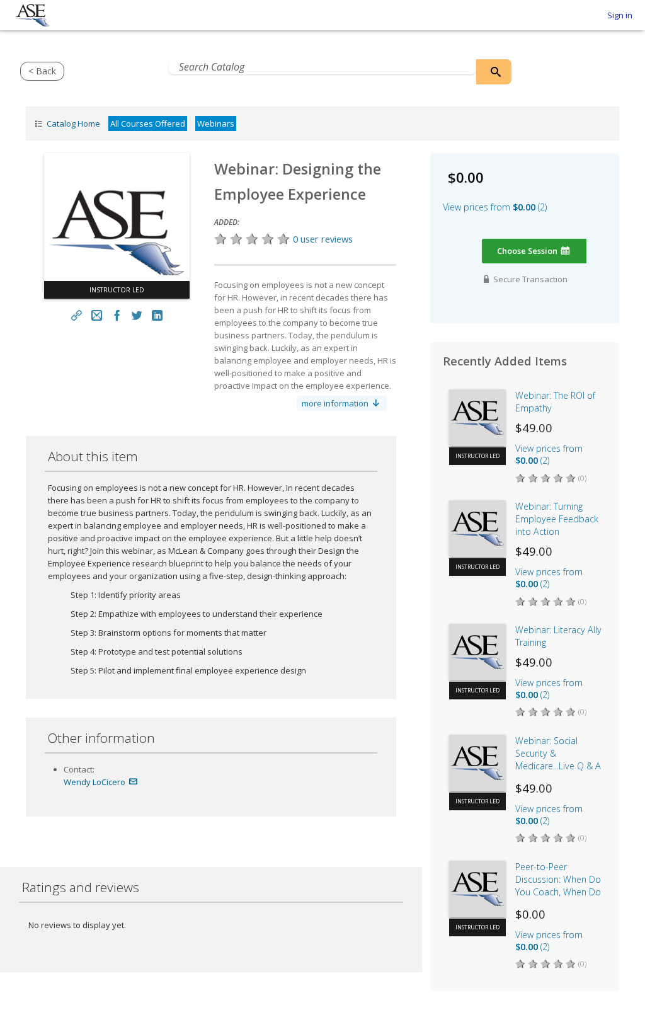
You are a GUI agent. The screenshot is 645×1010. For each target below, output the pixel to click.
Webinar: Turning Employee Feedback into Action (556, 518)
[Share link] (77, 315)
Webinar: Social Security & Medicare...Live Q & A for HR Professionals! (558, 755)
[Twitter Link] (137, 315)
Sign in (619, 15)
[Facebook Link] (117, 315)
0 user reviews (323, 238)
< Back (42, 71)
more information (336, 403)
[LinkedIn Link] (157, 315)
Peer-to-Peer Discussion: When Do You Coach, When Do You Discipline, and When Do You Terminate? (558, 881)
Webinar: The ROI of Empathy (555, 401)
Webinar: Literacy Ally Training (558, 636)
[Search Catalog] (493, 71)
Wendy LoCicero (95, 782)
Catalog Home (72, 123)
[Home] (32, 15)
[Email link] (97, 315)
